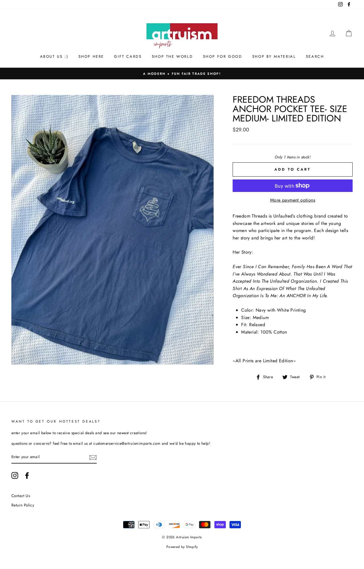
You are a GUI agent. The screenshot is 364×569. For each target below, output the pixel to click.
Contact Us (20, 495)
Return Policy (22, 505)
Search (315, 56)
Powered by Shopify (182, 546)
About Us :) (54, 56)
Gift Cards (128, 56)
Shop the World (172, 56)
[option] (182, 74)
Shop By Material (274, 56)
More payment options (292, 200)
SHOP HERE (91, 56)
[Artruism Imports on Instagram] (14, 475)
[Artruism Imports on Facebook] (27, 475)
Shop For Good (222, 56)
